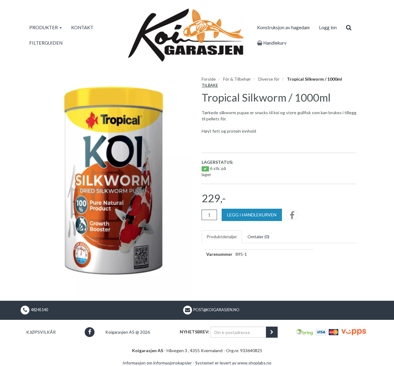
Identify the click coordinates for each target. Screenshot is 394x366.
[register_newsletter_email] (272, 332)
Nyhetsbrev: (194, 331)
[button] (89, 332)
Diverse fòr (268, 79)
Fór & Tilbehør (237, 79)
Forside (209, 79)
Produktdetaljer (222, 236)
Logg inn (328, 27)
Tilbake (210, 85)
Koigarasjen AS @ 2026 (127, 332)
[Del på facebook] (292, 216)
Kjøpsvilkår (41, 332)
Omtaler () (258, 236)
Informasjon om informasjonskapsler (157, 362)
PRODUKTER (44, 27)
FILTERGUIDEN (45, 43)
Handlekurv (274, 43)
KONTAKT (82, 27)
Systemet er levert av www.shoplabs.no (233, 362)
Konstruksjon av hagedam (283, 27)
